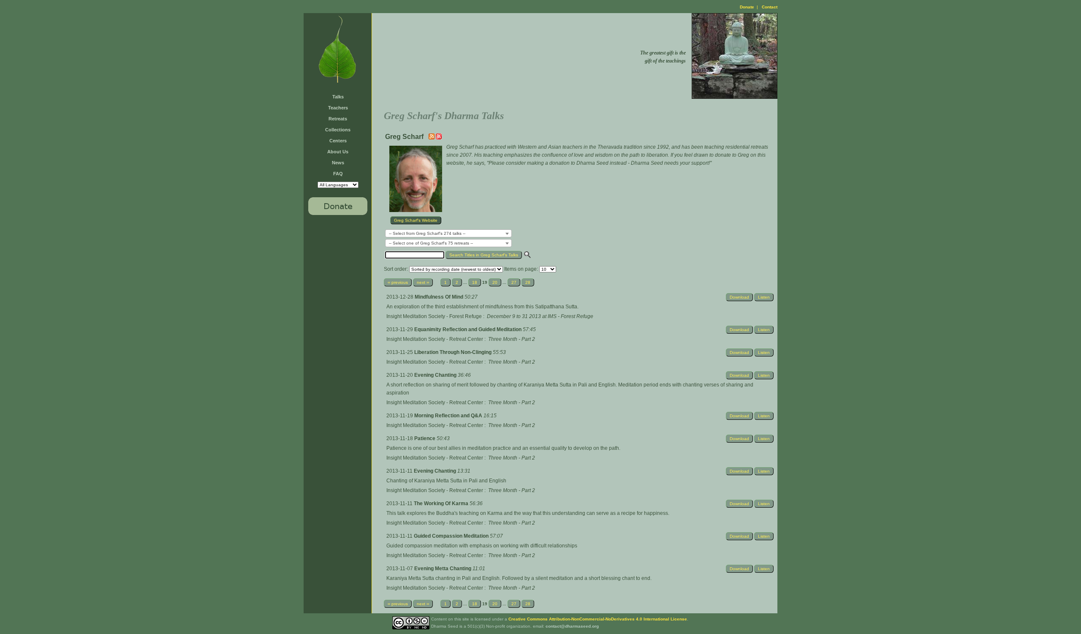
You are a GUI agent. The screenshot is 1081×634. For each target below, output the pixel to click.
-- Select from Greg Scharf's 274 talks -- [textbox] (427, 233)
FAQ (338, 173)
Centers (338, 140)
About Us (337, 151)
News (338, 162)
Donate (747, 7)
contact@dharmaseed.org (572, 626)
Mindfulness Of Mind (439, 297)
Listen (764, 297)
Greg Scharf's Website (415, 220)
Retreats (338, 118)
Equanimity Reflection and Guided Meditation (468, 329)
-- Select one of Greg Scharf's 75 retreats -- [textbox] (431, 243)
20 (494, 282)
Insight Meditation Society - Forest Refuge (434, 316)
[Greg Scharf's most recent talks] (432, 138)
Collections (337, 129)
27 (513, 282)
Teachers (338, 107)
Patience (425, 438)
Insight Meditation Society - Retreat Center (434, 339)
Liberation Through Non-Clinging (453, 352)
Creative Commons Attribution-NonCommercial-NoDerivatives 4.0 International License (597, 619)
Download (739, 297)
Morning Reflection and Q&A (448, 416)
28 (527, 282)
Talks (338, 96)
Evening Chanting (436, 375)
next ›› (423, 282)
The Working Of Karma (442, 503)
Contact (769, 7)
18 (474, 282)
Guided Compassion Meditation (452, 536)
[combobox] (448, 233)
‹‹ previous (398, 282)
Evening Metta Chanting (443, 568)
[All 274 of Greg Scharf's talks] (439, 138)
